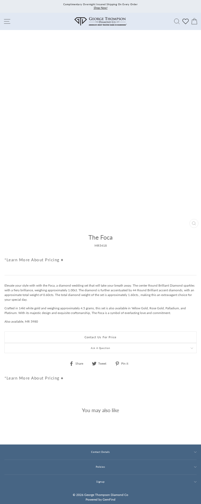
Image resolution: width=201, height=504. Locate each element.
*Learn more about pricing (32, 259)
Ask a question (100, 348)
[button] (191, 248)
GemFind (109, 499)
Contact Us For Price (101, 337)
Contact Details (100, 451)
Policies (100, 466)
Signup (100, 481)
